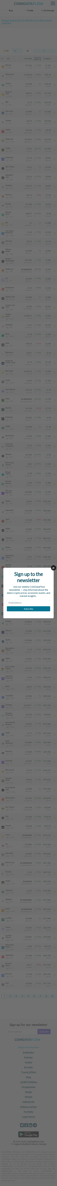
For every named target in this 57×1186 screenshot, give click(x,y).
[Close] (53, 568)
